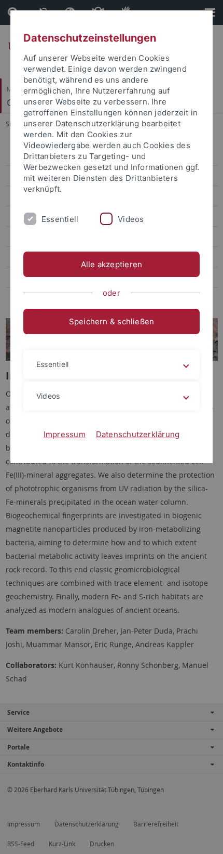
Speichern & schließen (112, 321)
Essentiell (59, 219)
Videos (131, 219)
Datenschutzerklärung (138, 434)
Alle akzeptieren (112, 264)
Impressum (65, 434)
